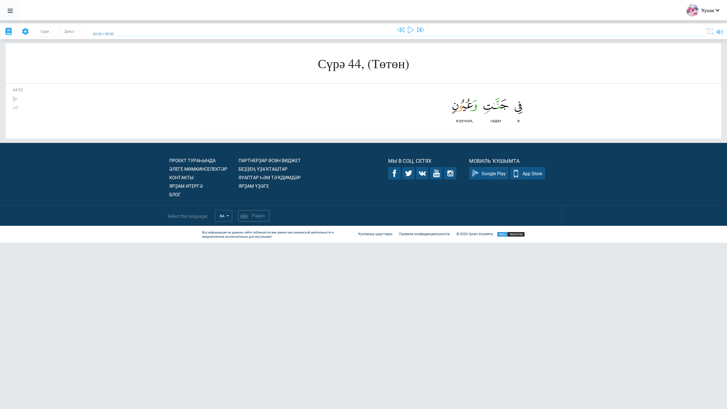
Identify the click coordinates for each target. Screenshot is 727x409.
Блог (175, 194)
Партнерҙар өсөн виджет (270, 160)
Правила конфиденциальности (424, 233)
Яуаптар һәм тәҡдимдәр (270, 177)
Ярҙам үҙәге (254, 186)
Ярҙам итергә (186, 186)
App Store (532, 173)
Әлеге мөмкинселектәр (198, 169)
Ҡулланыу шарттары (375, 233)
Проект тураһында (192, 160)
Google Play (494, 173)
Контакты (181, 177)
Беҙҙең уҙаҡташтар (263, 169)
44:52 (18, 89)
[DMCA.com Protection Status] (511, 234)
